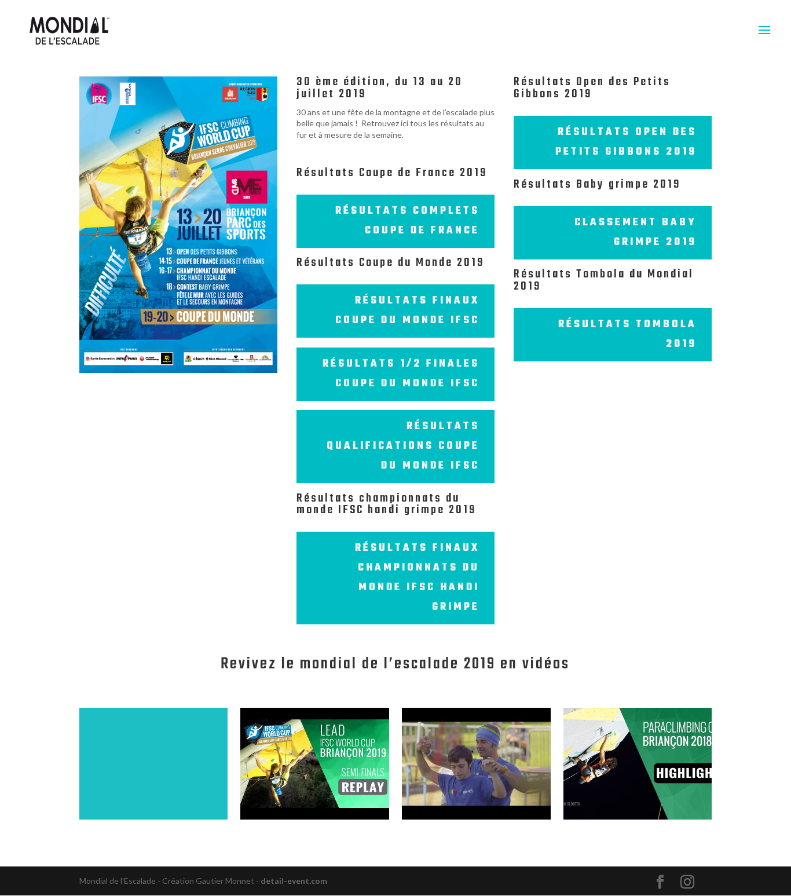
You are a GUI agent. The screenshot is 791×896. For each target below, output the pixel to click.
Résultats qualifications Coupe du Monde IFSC (403, 446)
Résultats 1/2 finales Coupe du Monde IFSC (401, 374)
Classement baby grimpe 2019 (635, 232)
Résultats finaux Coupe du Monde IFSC (407, 310)
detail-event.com (294, 881)
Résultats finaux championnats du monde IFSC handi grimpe (417, 578)
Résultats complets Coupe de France (407, 221)
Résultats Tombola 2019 (627, 334)
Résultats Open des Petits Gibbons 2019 (626, 142)
